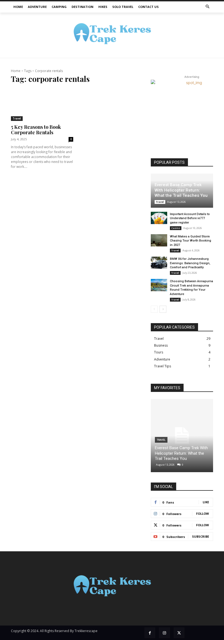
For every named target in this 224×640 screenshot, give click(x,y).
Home (15, 71)
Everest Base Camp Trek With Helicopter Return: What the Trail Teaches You (181, 190)
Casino (175, 228)
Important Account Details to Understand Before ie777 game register (190, 218)
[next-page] (163, 309)
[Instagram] (164, 632)
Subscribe (200, 536)
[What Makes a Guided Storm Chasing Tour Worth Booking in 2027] (159, 240)
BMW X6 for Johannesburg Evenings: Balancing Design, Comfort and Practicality (190, 263)
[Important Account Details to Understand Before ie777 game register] (159, 218)
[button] (207, 7)
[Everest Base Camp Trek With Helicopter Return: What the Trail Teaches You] (182, 435)
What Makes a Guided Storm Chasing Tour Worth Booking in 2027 (190, 241)
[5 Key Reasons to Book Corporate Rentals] (42, 105)
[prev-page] (154, 309)
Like (206, 502)
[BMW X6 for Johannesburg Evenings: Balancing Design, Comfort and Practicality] (159, 263)
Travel (17, 118)
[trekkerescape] (112, 35)
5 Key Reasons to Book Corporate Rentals (36, 130)
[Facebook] (150, 632)
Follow (202, 513)
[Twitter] (179, 632)
